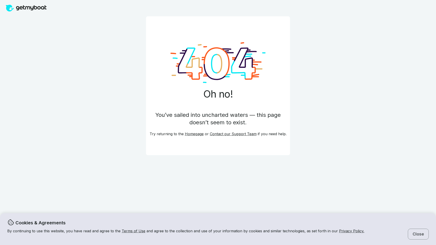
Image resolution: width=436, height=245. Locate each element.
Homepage (194, 134)
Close (418, 234)
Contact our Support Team (233, 134)
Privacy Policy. (351, 231)
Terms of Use (133, 231)
